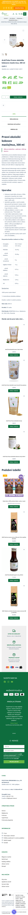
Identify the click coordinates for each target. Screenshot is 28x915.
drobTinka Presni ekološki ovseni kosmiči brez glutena (14, 385)
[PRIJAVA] (13, 14)
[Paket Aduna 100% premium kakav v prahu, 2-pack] (14, 485)
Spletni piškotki (22, 911)
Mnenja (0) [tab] (14, 129)
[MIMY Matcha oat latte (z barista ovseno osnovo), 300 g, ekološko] (14, 595)
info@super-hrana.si (11, 798)
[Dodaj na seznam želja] (3, 105)
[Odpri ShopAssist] (14, 912)
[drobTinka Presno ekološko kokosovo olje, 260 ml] (14, 441)
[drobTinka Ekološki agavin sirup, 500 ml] (14, 559)
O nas (5, 833)
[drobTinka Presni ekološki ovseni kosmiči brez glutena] (14, 370)
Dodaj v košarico (18, 97)
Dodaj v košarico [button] (14, 355)
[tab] (12, 733)
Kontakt (6, 842)
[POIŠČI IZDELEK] (16, 14)
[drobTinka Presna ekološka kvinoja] (14, 406)
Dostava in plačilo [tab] (14, 124)
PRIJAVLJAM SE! (14, 761)
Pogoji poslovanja (6, 913)
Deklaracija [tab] (14, 119)
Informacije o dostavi (9, 835)
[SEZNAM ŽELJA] (19, 14)
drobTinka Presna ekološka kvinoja (14, 420)
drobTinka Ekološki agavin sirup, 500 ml (14, 574)
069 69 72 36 (9, 796)
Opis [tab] (14, 114)
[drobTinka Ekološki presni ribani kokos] (14, 334)
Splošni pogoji (7, 840)
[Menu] (24, 14)
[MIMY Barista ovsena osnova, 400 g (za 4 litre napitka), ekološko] (14, 522)
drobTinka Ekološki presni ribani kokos (14, 349)
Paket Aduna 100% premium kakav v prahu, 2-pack (14, 501)
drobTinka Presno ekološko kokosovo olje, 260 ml (14, 456)
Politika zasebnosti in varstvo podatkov (14, 838)
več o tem (16, 758)
